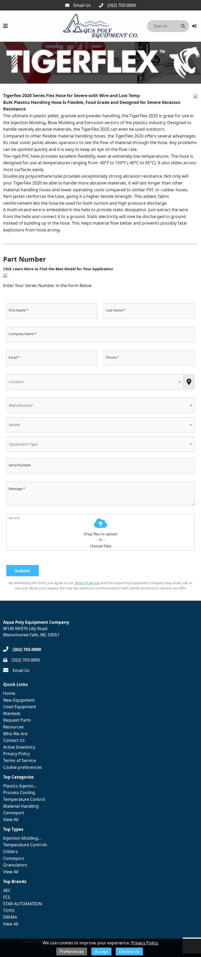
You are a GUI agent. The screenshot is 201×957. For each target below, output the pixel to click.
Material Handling (21, 806)
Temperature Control (24, 799)
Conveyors (13, 813)
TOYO (9, 910)
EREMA (10, 917)
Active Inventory (19, 747)
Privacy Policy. (145, 943)
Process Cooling (19, 792)
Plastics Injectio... (20, 786)
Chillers (10, 851)
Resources (13, 727)
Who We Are (15, 734)
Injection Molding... (22, 838)
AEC (7, 890)
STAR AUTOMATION (22, 904)
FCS (6, 897)
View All (10, 819)
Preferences (72, 951)
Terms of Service (86, 582)
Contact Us (14, 740)
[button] (194, 26)
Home (9, 693)
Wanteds (12, 713)
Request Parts (17, 720)
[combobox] (95, 382)
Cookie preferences (22, 767)
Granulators (15, 865)
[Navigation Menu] (5, 26)
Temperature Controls (25, 845)
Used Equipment (19, 707)
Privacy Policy (16, 754)
